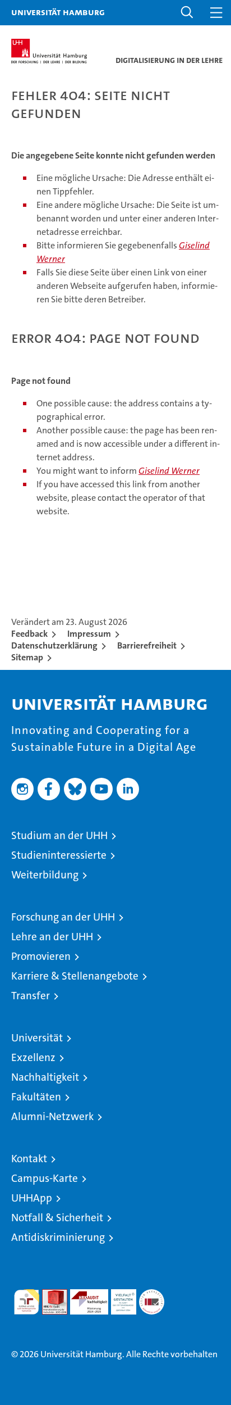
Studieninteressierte (59, 855)
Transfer (30, 996)
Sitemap (27, 657)
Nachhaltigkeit (45, 1077)
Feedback (29, 634)
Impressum (89, 634)
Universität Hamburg (58, 12)
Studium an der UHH (59, 835)
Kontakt (29, 1159)
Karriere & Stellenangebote (74, 976)
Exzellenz (33, 1057)
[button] (187, 12)
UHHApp (31, 1198)
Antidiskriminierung (58, 1237)
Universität (37, 1038)
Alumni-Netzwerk (52, 1116)
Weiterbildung (44, 875)
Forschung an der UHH (63, 917)
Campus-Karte (44, 1178)
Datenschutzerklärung (54, 645)
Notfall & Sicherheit (57, 1218)
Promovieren (41, 956)
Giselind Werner (169, 471)
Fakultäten (36, 1097)
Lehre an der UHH (52, 937)
